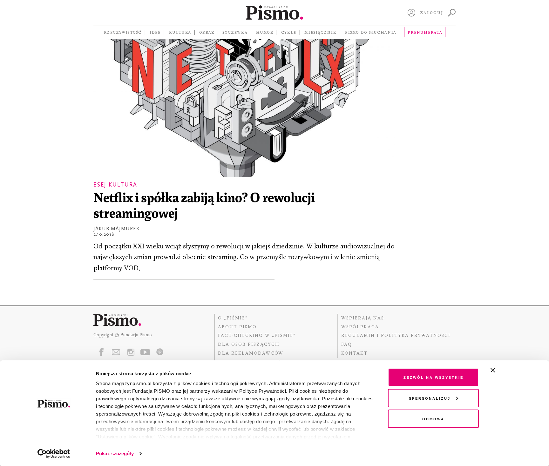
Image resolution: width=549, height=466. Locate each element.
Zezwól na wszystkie (433, 377)
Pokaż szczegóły (115, 453)
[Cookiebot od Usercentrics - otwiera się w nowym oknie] (54, 453)
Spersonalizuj (430, 398)
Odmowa (433, 418)
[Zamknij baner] (510, 370)
